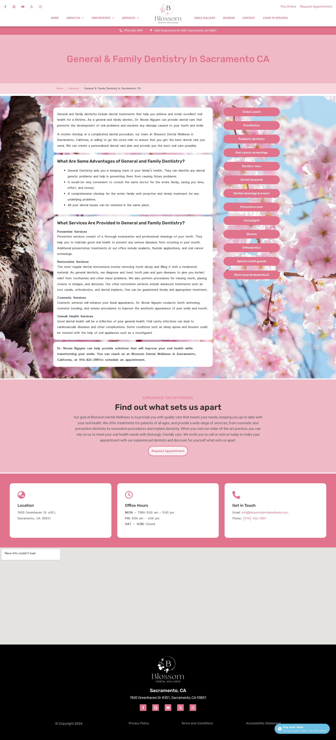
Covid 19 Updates (275, 18)
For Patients (101, 18)
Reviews (229, 18)
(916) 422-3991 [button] (255, 518)
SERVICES (128, 18)
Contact (248, 18)
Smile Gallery (204, 18)
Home (55, 18)
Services (73, 88)
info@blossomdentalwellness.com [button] (265, 512)
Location (26, 505)
